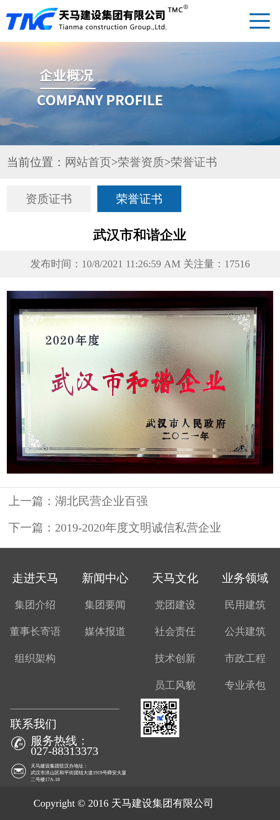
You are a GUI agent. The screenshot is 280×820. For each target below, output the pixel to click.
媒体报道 (105, 631)
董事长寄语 (35, 631)
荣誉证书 (194, 161)
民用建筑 (245, 604)
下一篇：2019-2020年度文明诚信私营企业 (115, 527)
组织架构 (35, 658)
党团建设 (175, 604)
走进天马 (35, 577)
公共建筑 (245, 631)
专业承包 (245, 685)
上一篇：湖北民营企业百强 (78, 500)
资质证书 (49, 198)
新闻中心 (105, 577)
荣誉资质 (141, 161)
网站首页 (88, 161)
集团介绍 (35, 604)
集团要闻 (105, 604)
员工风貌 (175, 685)
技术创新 (175, 658)
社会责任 (175, 631)
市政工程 (245, 658)
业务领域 (245, 577)
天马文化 (175, 577)
